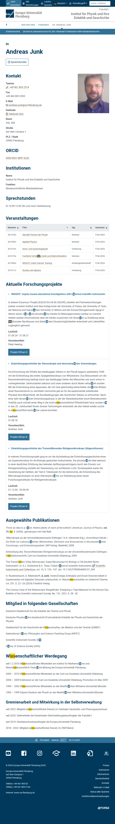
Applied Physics (29, 242)
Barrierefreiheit (102, 778)
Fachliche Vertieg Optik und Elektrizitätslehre (44, 256)
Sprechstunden (18, 62)
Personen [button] (43, 25)
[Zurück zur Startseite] (24, 13)
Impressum (104, 770)
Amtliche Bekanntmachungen (95, 796)
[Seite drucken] (36, 740)
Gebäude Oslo (16, 114)
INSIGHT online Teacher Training (37, 263)
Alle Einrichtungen (32, 3)
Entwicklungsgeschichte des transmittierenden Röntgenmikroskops (61, 32)
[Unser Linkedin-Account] (73, 753)
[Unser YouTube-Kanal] (8, 753)
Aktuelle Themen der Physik (35, 235)
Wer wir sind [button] (28, 25)
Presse (106, 765)
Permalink (44, 740)
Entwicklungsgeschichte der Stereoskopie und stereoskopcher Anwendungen (53, 363)
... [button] (15, 25)
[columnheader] (13, 227)
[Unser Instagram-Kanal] (39, 753)
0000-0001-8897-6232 (17, 158)
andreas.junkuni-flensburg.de (25, 105)
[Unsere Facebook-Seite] (23, 753)
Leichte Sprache (48, 3)
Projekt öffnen (18, 352)
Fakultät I (104, 9)
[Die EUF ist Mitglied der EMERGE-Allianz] (106, 753)
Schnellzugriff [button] (79, 3)
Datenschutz (103, 774)
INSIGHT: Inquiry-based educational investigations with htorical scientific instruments (58, 294)
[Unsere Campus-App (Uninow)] (56, 753)
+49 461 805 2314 (19, 87)
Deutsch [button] (61, 3)
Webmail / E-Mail (101, 787)
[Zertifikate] (90, 753)
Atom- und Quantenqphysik (35, 249)
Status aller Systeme (99, 792)
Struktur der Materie (31, 270)
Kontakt (105, 783)
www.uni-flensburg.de (24, 792)
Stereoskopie (13, 32)
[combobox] (99, 3)
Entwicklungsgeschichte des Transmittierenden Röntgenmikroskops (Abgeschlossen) (57, 448)
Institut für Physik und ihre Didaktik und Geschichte (90, 16)
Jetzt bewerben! (15, 3)
